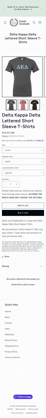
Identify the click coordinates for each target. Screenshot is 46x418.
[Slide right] (43, 105)
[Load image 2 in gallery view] (23, 105)
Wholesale (9, 334)
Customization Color (10, 168)
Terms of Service (12, 357)
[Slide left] (2, 105)
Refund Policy (11, 340)
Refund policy (21, 409)
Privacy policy (33, 409)
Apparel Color (7, 157)
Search (8, 311)
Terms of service (17, 413)
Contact (8, 323)
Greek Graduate (21, 406)
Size (3, 145)
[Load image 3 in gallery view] (34, 105)
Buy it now (23, 213)
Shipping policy (31, 413)
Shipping (5, 136)
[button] (5, 22)
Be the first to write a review (23, 284)
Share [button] (6, 256)
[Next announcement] (41, 8)
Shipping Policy (12, 346)
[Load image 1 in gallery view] (11, 105)
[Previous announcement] (4, 8)
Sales (7, 329)
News (7, 317)
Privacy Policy (11, 352)
